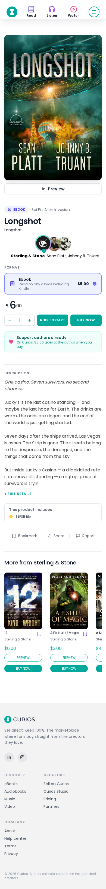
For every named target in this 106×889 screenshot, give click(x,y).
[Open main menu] (94, 11)
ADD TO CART (52, 320)
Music (9, 799)
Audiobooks (15, 791)
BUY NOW (86, 320)
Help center (15, 838)
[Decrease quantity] (10, 320)
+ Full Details (18, 493)
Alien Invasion (57, 209)
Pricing (49, 799)
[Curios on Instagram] (22, 757)
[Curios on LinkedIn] (9, 757)
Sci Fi (36, 209)
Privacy (11, 853)
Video (9, 806)
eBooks (11, 783)
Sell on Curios (56, 783)
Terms (10, 846)
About (10, 831)
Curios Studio (55, 791)
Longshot (13, 230)
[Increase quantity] (29, 320)
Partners (51, 806)
